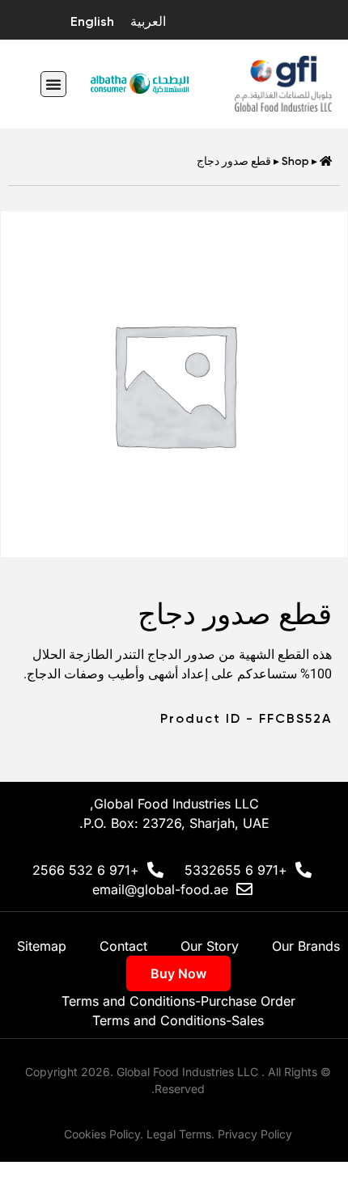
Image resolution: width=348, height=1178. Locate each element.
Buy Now (178, 973)
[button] (53, 84)
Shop (295, 160)
